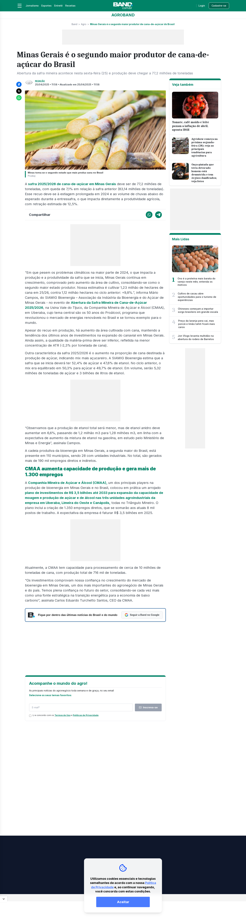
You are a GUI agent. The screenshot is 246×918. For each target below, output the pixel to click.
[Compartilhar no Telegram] (158, 214)
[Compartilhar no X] (19, 91)
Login (201, 5)
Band (74, 24)
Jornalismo (32, 5)
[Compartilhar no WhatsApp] (19, 97)
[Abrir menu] (19, 5)
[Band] (123, 5)
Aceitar (123, 902)
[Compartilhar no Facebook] (19, 84)
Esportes (46, 5)
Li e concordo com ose (66, 715)
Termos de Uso (62, 715)
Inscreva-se (150, 707)
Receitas (70, 5)
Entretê (58, 5)
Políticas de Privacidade (86, 715)
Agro (83, 24)
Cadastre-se (219, 5)
